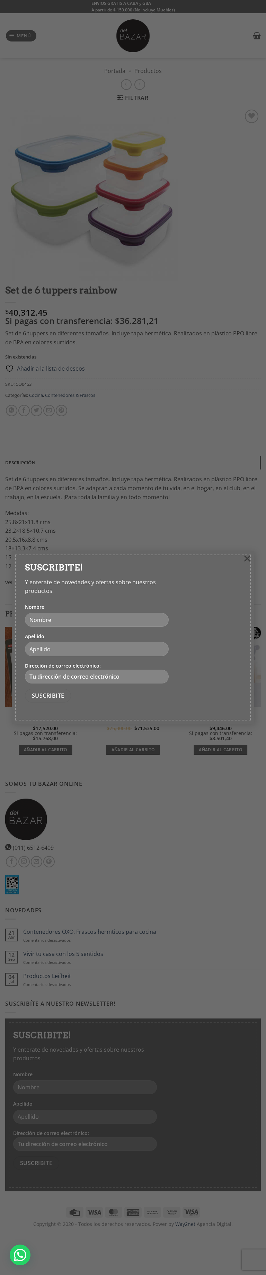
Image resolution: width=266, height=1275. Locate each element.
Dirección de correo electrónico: (63, 665)
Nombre (34, 607)
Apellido (34, 636)
